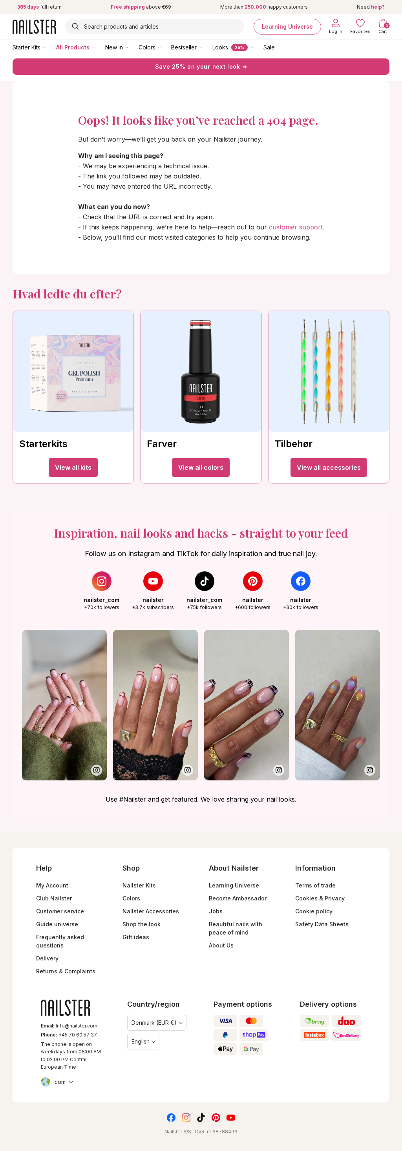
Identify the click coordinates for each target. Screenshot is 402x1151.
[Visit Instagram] (64, 705)
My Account (52, 885)
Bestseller (184, 47)
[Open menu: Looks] (257, 47)
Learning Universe (287, 26)
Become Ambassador (238, 898)
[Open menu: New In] (132, 47)
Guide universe (57, 924)
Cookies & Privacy (320, 898)
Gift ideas (135, 937)
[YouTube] (231, 1118)
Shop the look (141, 924)
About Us (221, 945)
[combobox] (154, 26)
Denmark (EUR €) (154, 1022)
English (141, 1041)
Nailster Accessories (150, 911)
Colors (147, 47)
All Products (73, 47)
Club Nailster (54, 898)
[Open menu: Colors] (165, 47)
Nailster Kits (139, 885)
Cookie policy (314, 911)
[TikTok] (201, 1118)
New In (114, 47)
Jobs (216, 911)
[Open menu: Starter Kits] (50, 47)
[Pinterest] (216, 1118)
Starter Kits (26, 47)
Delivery (47, 958)
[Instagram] (186, 1118)
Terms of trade (315, 885)
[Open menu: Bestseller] (206, 47)
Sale (269, 47)
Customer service (60, 911)
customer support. (296, 227)
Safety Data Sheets (322, 924)
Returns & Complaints (65, 971)
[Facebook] (171, 1118)
